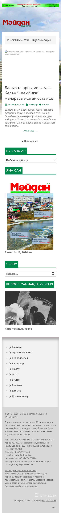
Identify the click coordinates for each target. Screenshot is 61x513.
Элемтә (16, 390)
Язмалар (33, 104)
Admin (45, 104)
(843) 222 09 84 (48, 500)
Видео (16, 379)
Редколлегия (20, 358)
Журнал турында (22, 352)
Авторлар (18, 363)
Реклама (17, 385)
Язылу (16, 368)
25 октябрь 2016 (16, 104)
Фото (15, 374)
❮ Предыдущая (30, 141)
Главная (17, 347)
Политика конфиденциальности (21, 486)
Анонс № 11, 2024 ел (18, 252)
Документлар (20, 396)
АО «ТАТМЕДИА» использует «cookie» (24, 473)
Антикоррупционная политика (20, 470)
